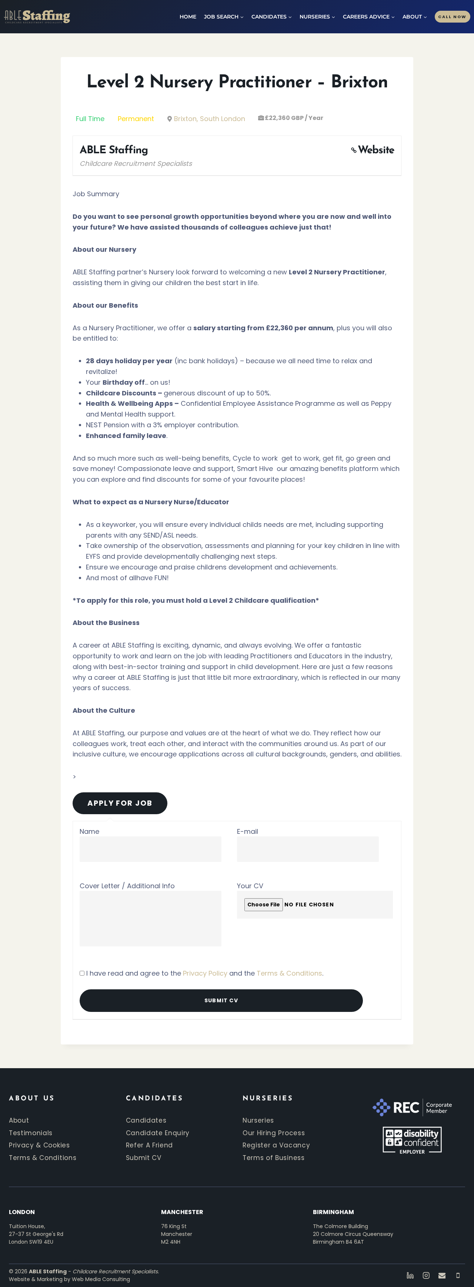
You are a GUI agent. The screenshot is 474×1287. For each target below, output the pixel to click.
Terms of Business (274, 1157)
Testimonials (31, 1133)
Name (89, 831)
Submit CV (143, 1157)
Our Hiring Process (274, 1133)
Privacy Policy (205, 973)
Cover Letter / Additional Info (127, 885)
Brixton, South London (209, 118)
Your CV (250, 885)
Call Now (452, 17)
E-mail (247, 831)
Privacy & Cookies (39, 1145)
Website (376, 150)
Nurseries (258, 1120)
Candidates (146, 1120)
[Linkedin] (410, 1275)
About (19, 1120)
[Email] (442, 1275)
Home (188, 16)
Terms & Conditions (289, 973)
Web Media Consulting (101, 1279)
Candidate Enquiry (158, 1133)
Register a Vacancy (276, 1145)
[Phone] (458, 1275)
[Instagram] (426, 1275)
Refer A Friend (149, 1145)
